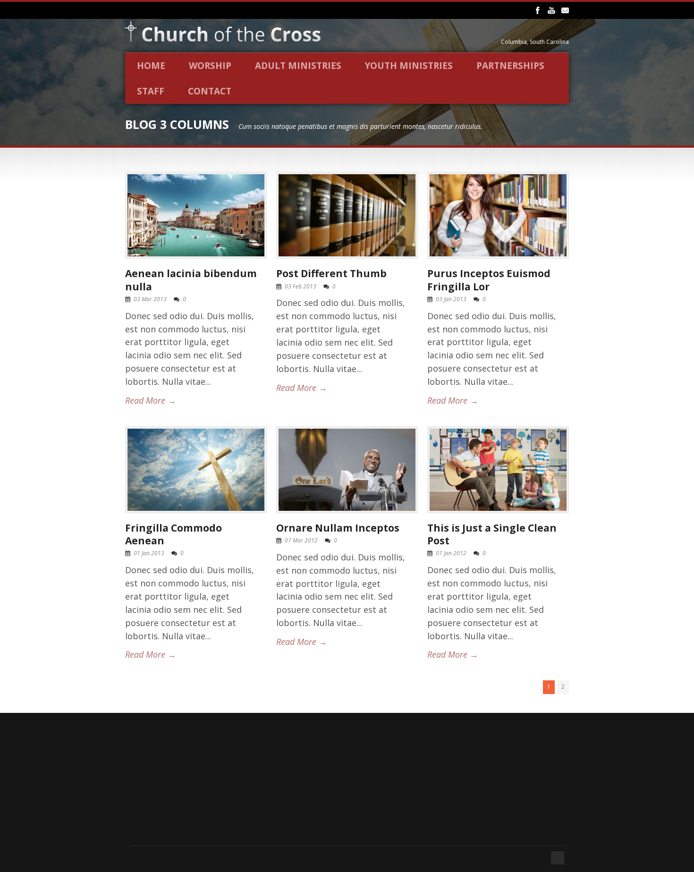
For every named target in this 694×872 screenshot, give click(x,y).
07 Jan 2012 (451, 553)
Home (151, 65)
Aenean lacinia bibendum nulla (191, 280)
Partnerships (510, 65)
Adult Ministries (298, 65)
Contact (209, 91)
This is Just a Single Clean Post (492, 534)
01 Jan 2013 (149, 553)
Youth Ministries (409, 65)
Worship (210, 65)
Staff (150, 91)
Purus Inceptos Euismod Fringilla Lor (488, 280)
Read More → (150, 400)
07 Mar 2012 (301, 540)
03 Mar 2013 (150, 299)
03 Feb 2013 (300, 286)
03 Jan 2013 (451, 299)
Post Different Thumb (331, 273)
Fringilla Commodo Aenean (173, 534)
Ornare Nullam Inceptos (337, 527)
